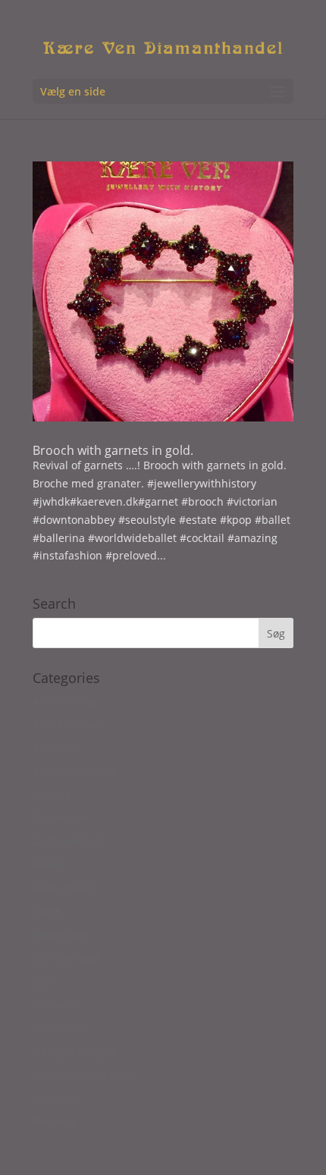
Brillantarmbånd (75, 771)
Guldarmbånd (68, 841)
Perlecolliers (64, 888)
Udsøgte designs (75, 1051)
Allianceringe (66, 701)
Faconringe (61, 817)
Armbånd (56, 748)
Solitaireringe (67, 958)
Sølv (43, 981)
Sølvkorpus (60, 1027)
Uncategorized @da (82, 1074)
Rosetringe (60, 934)
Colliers (52, 794)
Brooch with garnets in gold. (113, 450)
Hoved (48, 864)
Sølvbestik (58, 1005)
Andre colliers (68, 724)
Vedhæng (56, 1098)
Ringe (47, 911)
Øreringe (55, 1121)
